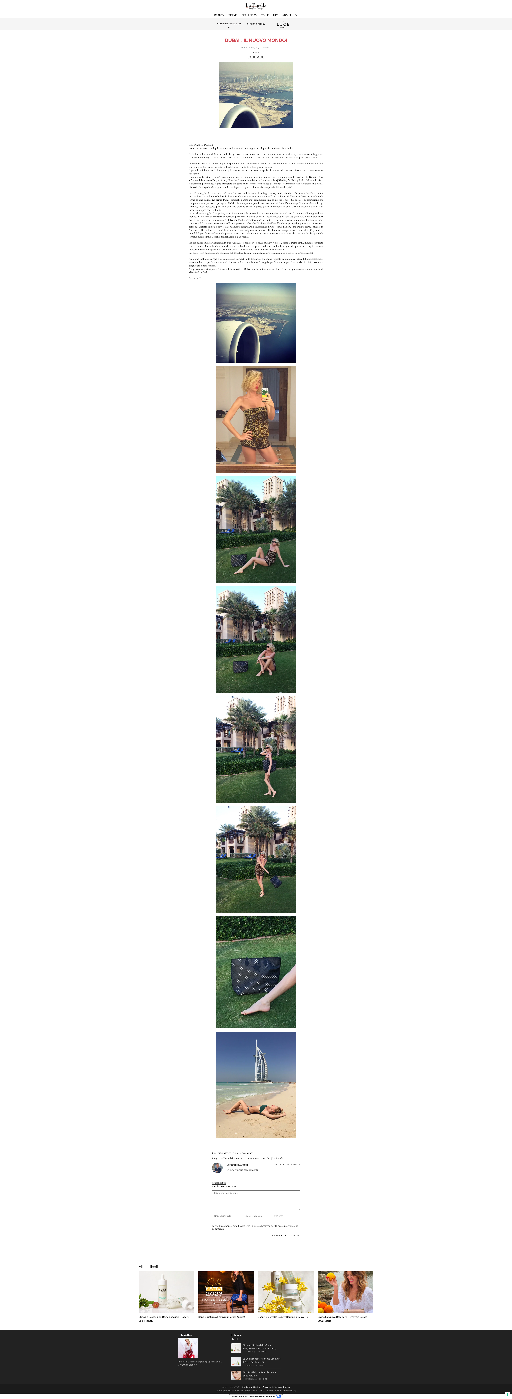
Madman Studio (250, 1387)
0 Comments (261, 1352)
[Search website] (296, 15)
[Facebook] (233, 1339)
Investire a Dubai (237, 1164)
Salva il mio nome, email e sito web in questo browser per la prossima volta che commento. (255, 1227)
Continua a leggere (187, 1365)
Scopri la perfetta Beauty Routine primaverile (283, 1317)
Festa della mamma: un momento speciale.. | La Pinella (253, 1158)
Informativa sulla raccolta (239, 1396)
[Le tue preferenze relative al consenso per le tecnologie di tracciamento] (507, 1394)
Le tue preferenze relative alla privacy (262, 1396)
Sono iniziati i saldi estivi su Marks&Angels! (221, 1317)
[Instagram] (237, 1339)
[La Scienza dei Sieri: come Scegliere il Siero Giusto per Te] (236, 1361)
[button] (250, 57)
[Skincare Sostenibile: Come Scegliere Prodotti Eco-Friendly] (236, 1348)
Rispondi (295, 1165)
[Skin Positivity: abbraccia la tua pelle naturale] (236, 1375)
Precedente (219, 1183)
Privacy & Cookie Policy (276, 1387)
